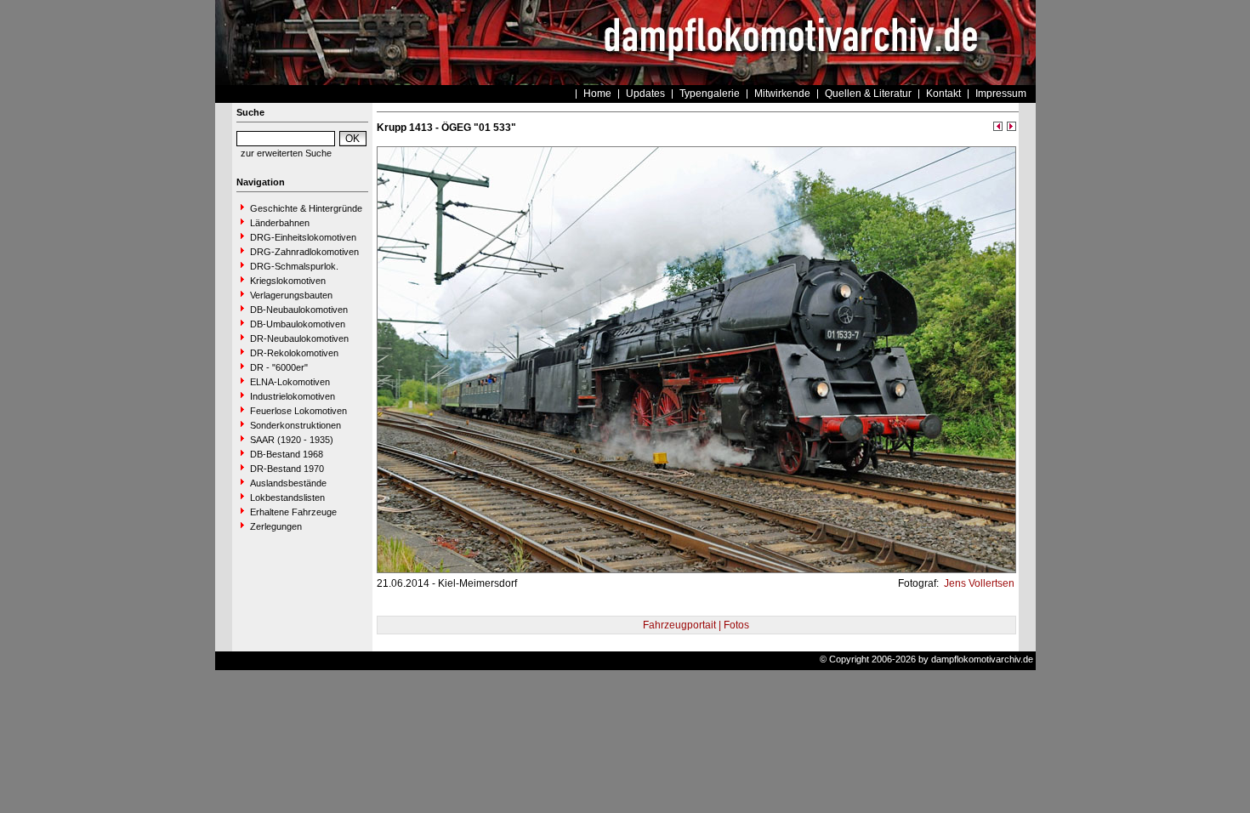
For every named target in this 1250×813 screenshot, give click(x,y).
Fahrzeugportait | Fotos (696, 625)
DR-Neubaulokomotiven (299, 338)
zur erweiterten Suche (286, 153)
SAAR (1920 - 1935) (291, 440)
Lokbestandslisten (287, 497)
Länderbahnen (280, 223)
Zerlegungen (276, 526)
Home (597, 93)
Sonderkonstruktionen (295, 425)
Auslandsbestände (288, 483)
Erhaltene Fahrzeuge (293, 512)
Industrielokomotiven (292, 396)
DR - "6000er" (279, 367)
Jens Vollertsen (977, 583)
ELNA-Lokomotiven (290, 382)
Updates (645, 93)
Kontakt (943, 93)
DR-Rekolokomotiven (294, 353)
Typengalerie (709, 93)
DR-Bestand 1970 (287, 468)
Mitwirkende (782, 93)
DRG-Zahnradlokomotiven (304, 252)
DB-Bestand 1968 (286, 454)
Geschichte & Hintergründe (306, 208)
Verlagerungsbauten (291, 295)
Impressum (1000, 93)
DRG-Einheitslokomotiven (303, 237)
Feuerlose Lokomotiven (298, 411)
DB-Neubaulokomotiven (299, 309)
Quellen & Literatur (868, 93)
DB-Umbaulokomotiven (297, 324)
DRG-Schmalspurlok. (294, 266)
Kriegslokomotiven (288, 281)
